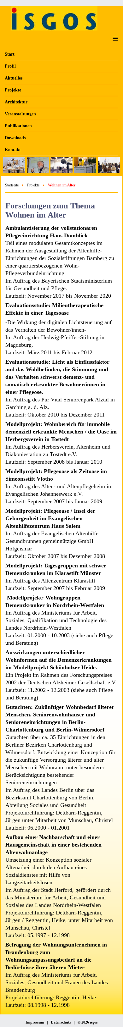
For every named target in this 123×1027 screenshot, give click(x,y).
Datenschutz (61, 1022)
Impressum (35, 1022)
